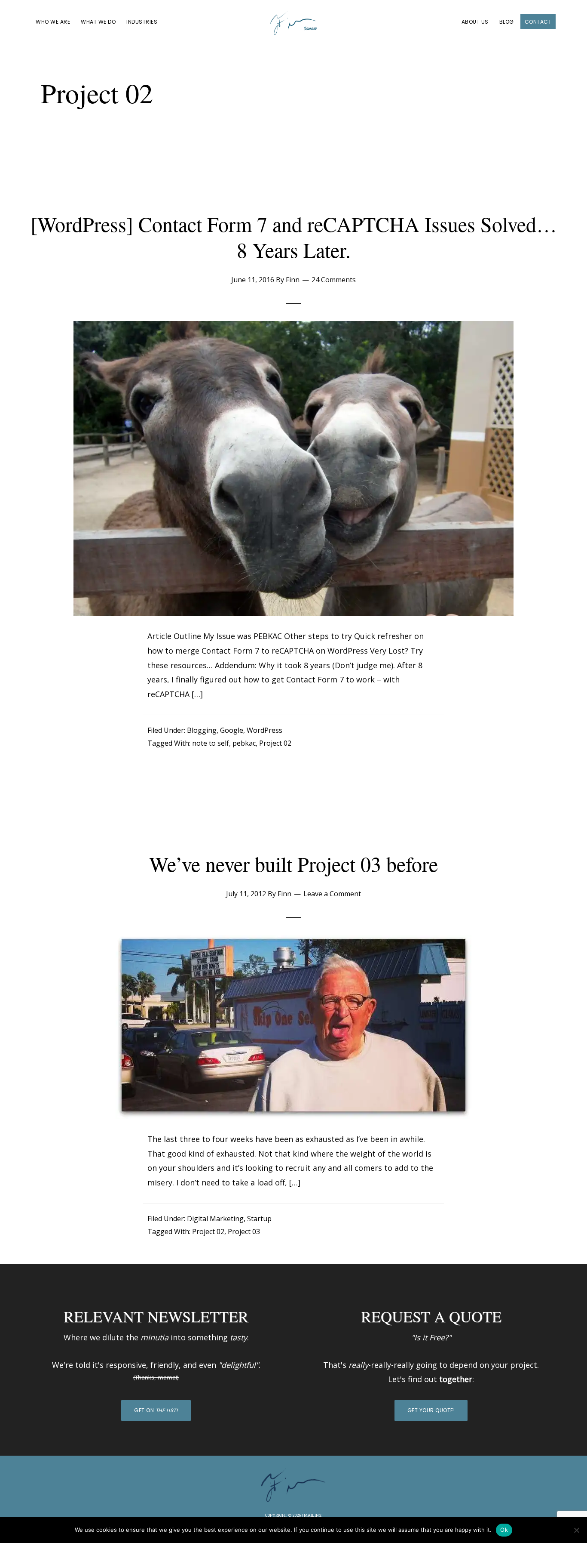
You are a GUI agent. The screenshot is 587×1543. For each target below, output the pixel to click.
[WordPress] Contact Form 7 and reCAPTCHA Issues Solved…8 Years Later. (294, 236)
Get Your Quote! (431, 1410)
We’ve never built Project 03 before (293, 863)
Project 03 (244, 1231)
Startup (259, 1218)
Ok (504, 1529)
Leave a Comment (332, 893)
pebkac (244, 743)
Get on (156, 1410)
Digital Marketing (215, 1218)
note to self (210, 743)
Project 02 (275, 743)
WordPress (264, 730)
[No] (576, 1530)
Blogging (202, 730)
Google (231, 730)
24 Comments (334, 279)
